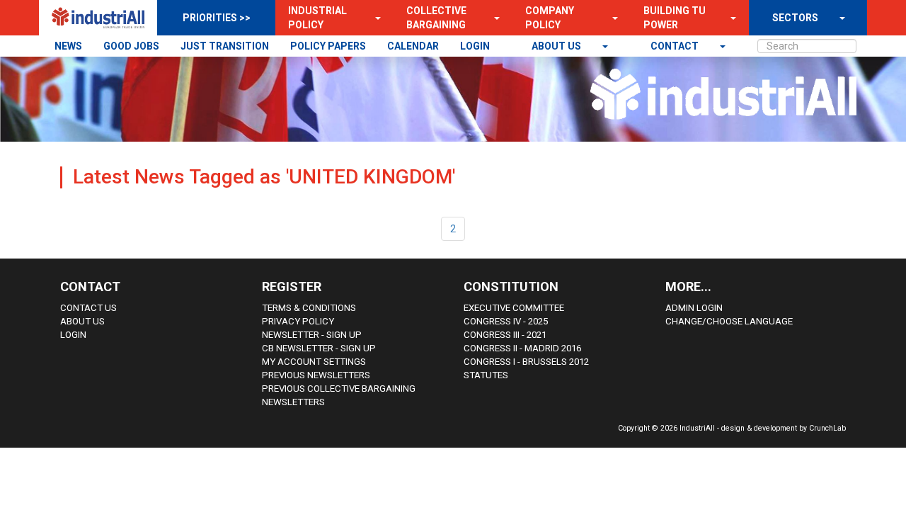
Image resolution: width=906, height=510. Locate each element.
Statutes (486, 375)
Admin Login (694, 307)
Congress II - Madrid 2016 (522, 348)
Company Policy (549, 17)
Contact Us (88, 307)
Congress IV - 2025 (506, 321)
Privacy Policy (298, 321)
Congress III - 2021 (505, 334)
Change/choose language (729, 321)
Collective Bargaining (436, 17)
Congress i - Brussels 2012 (526, 361)
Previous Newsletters (316, 375)
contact (675, 46)
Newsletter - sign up (312, 334)
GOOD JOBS (131, 46)
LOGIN (475, 46)
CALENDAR (413, 46)
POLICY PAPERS (328, 46)
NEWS (68, 46)
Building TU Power (674, 17)
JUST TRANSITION (224, 46)
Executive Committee (514, 307)
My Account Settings (314, 361)
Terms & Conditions (309, 307)
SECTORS (795, 17)
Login (73, 334)
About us (557, 46)
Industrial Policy (317, 17)
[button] (374, 17)
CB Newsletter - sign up (319, 348)
